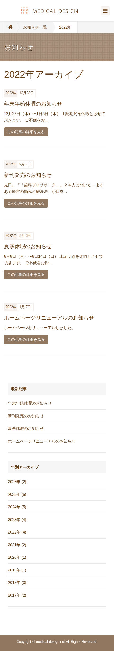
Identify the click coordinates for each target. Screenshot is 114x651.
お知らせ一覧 (35, 27)
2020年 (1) (17, 557)
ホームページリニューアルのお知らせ (49, 318)
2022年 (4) (17, 532)
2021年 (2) (17, 545)
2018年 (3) (17, 582)
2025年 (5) (17, 494)
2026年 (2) (17, 481)
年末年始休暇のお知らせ (33, 104)
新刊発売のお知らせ (28, 175)
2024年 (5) (17, 507)
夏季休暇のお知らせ (28, 246)
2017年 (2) (17, 595)
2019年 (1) (17, 570)
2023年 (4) (17, 519)
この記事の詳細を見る (26, 132)
